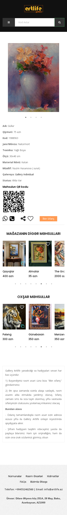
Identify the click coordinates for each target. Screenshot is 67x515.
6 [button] (41, 284)
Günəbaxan (36, 334)
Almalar (34, 271)
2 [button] (20, 284)
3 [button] (25, 284)
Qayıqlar (8, 271)
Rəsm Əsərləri (34, 476)
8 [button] (51, 284)
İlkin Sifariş (48, 218)
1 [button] (15, 284)
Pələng (7, 334)
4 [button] (31, 284)
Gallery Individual (24, 174)
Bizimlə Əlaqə (38, 482)
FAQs (23, 482)
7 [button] (46, 284)
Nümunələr (15, 476)
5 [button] (36, 284)
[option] (33, 77)
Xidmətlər (53, 476)
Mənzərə (59, 334)
